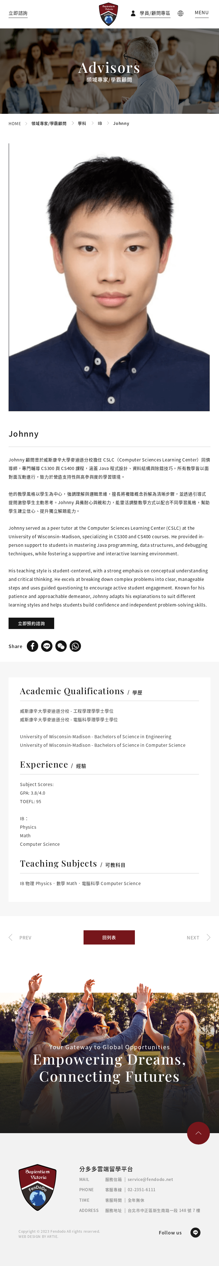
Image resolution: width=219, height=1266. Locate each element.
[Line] (195, 1233)
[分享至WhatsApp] (75, 646)
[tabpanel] (109, 277)
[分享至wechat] (61, 646)
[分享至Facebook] (32, 646)
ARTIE (52, 1236)
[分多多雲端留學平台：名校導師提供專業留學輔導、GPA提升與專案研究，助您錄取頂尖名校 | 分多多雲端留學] (108, 14)
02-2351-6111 (142, 1189)
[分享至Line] (46, 646)
